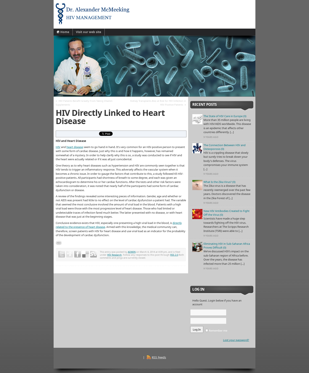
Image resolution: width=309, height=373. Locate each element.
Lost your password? (236, 340)
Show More (222, 276)
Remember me (217, 330)
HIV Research (114, 254)
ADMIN (132, 251)
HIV (58, 147)
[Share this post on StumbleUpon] (93, 254)
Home (64, 32)
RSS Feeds (159, 357)
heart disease (74, 147)
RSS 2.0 (174, 254)
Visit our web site (88, 32)
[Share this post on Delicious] (85, 254)
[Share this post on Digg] (69, 254)
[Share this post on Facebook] (77, 254)
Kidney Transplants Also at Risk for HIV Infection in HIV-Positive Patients (158, 102)
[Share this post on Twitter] (61, 254)
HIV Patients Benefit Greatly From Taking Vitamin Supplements (84, 102)
